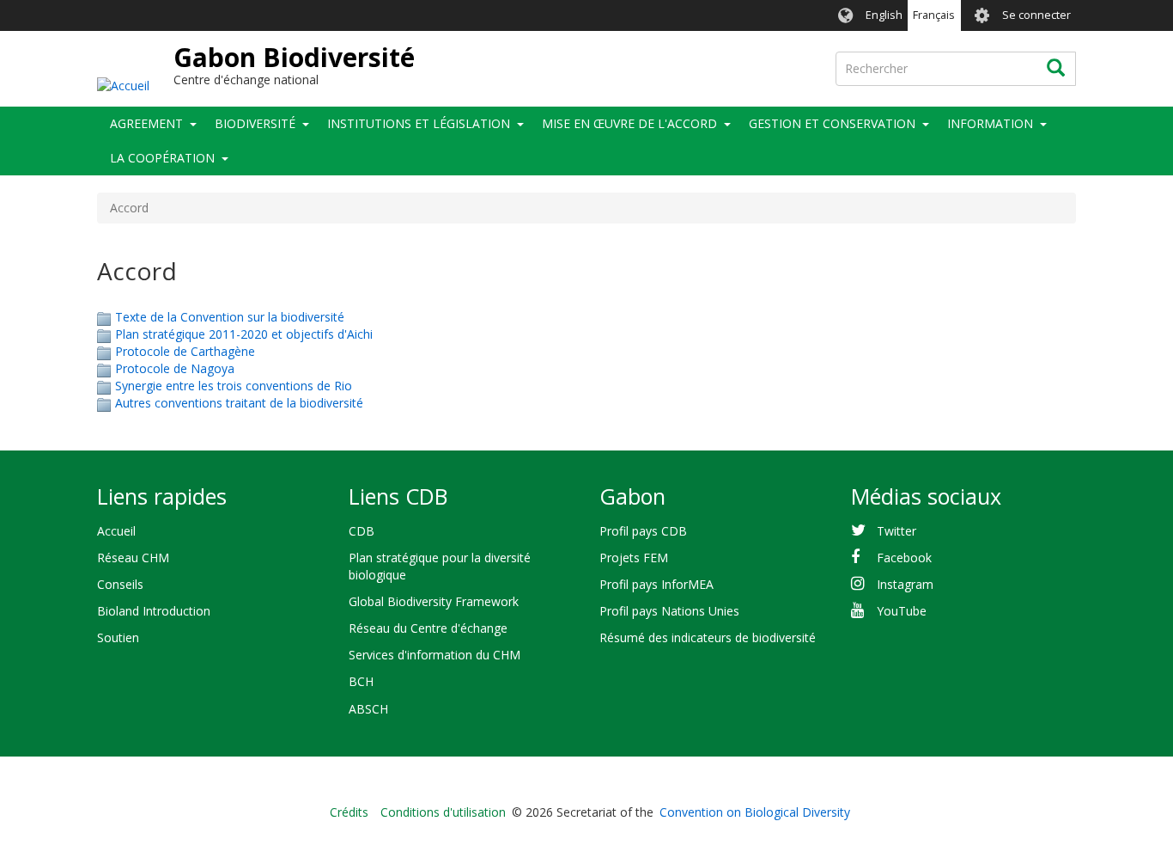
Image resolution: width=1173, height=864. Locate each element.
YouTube (902, 611)
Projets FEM (633, 557)
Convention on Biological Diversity (754, 812)
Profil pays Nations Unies (669, 611)
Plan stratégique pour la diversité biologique (440, 566)
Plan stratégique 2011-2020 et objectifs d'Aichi (244, 334)
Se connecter (1036, 15)
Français (934, 15)
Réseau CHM (133, 557)
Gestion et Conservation (832, 123)
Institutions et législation (418, 123)
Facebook (904, 557)
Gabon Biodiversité (294, 57)
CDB (361, 531)
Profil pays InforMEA (656, 584)
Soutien (118, 637)
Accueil (116, 531)
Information (990, 123)
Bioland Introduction (153, 611)
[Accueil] (123, 85)
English (884, 15)
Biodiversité (255, 123)
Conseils (120, 584)
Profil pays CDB (643, 531)
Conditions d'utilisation (443, 812)
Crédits (349, 812)
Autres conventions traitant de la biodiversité (239, 403)
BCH (361, 681)
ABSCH (368, 709)
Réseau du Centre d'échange (428, 628)
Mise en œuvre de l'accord (629, 123)
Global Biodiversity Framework (434, 601)
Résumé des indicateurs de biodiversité (707, 637)
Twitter (896, 531)
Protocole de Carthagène (185, 351)
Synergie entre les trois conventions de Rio (233, 385)
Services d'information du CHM (434, 654)
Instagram (905, 584)
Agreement (146, 123)
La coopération (162, 158)
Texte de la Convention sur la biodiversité (229, 317)
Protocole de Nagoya (174, 368)
